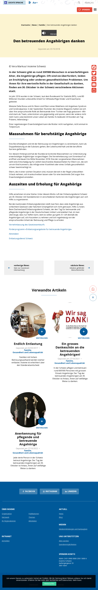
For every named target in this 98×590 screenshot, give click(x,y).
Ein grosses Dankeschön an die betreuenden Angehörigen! (70, 349)
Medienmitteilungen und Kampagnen (73, 529)
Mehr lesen (77, 580)
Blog (61, 517)
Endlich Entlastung (28, 343)
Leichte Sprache (15, 2)
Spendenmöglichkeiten (67, 545)
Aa (35, 2)
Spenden (86, 9)
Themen (32, 517)
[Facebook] (94, 67)
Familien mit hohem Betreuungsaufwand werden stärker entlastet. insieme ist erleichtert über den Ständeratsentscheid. (28, 361)
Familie (42, 25)
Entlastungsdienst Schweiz (21, 238)
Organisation (7, 514)
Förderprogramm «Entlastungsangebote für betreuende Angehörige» (40, 229)
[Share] (94, 90)
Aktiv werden (64, 541)
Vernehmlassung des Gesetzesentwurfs (27, 224)
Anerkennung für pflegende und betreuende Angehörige (28, 439)
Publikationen (34, 514)
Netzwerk (5, 517)
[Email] (94, 84)
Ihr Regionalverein (9, 521)
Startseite (25, 25)
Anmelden (6, 541)
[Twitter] (94, 73)
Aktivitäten (14, 233)
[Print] (94, 79)
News (34, 25)
